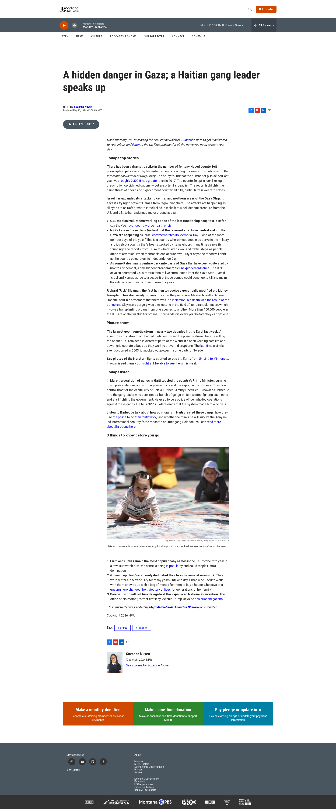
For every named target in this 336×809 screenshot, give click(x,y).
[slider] (79, 25)
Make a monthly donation (98, 709)
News (80, 36)
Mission (138, 761)
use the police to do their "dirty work (131, 417)
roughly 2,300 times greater (139, 181)
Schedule (198, 36)
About (137, 755)
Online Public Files (144, 787)
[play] (64, 25)
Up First (122, 627)
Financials (139, 781)
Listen (64, 36)
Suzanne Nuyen (83, 106)
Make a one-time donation (168, 709)
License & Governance (146, 778)
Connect (178, 36)
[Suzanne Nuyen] (114, 662)
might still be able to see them (162, 363)
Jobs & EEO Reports (145, 790)
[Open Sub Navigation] (71, 36)
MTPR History (141, 764)
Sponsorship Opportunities (149, 767)
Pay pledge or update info (238, 709)
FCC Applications (143, 784)
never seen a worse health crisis (149, 225)
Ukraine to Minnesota (213, 358)
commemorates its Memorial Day (175, 235)
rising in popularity (170, 566)
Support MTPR (154, 36)
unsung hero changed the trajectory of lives (140, 589)
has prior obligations (209, 599)
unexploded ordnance (194, 268)
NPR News (142, 627)
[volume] (74, 25)
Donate (267, 9)
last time (206, 345)
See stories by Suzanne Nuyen (148, 665)
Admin (138, 772)
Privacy (138, 769)
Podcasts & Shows (123, 36)
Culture (96, 36)
